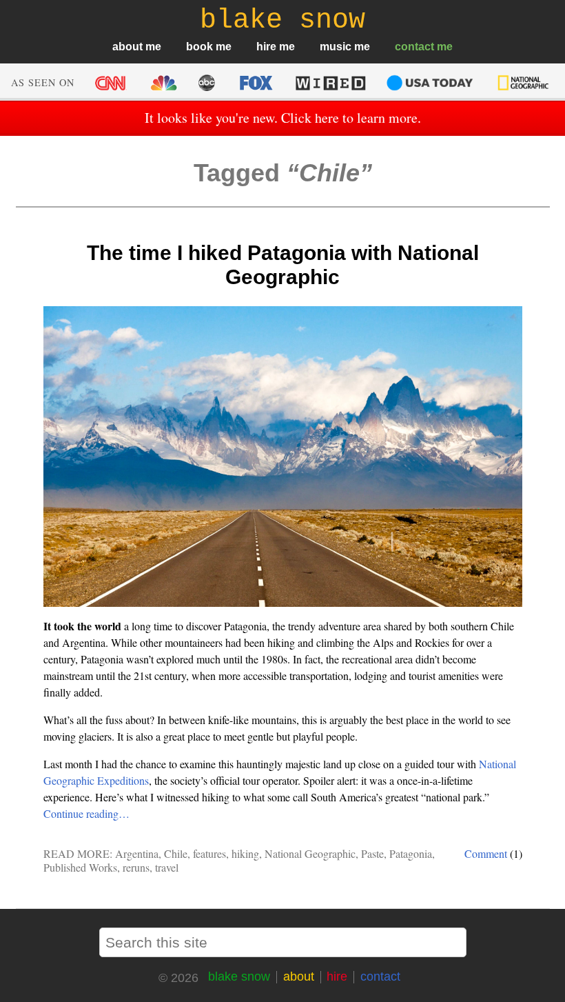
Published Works (80, 867)
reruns (136, 867)
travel (166, 867)
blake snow (239, 976)
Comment (485, 853)
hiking (245, 853)
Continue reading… (86, 813)
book (199, 46)
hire (266, 46)
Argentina (136, 853)
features (209, 853)
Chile (175, 853)
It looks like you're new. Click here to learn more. (283, 117)
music (335, 46)
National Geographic (310, 853)
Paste (372, 853)
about (127, 46)
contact (414, 46)
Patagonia (410, 853)
